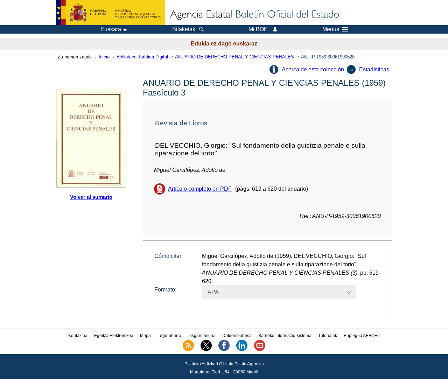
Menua (331, 29)
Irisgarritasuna (202, 335)
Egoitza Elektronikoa (113, 335)
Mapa (145, 335)
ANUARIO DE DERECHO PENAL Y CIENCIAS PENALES (234, 56)
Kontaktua (78, 335)
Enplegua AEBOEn (362, 335)
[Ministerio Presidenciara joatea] (110, 12)
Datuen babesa (237, 335)
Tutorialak (327, 335)
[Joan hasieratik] (254, 14)
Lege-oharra (169, 335)
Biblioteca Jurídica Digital (142, 56)
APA (213, 292)
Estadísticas (374, 69)
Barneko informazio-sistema (285, 335)
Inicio (104, 56)
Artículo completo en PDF (200, 189)
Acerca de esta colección (313, 69)
